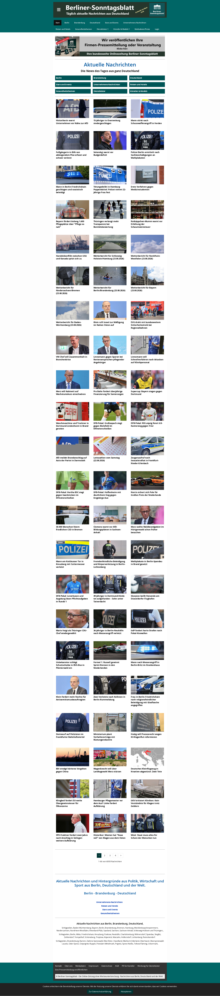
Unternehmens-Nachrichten (134, 22)
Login (157, 29)
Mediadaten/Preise (142, 29)
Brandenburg (79, 22)
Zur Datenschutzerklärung (100, 991)
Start (58, 22)
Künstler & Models (121, 29)
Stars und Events (111, 22)
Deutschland (95, 22)
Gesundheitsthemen (83, 29)
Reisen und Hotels (63, 29)
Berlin (67, 22)
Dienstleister (102, 29)
